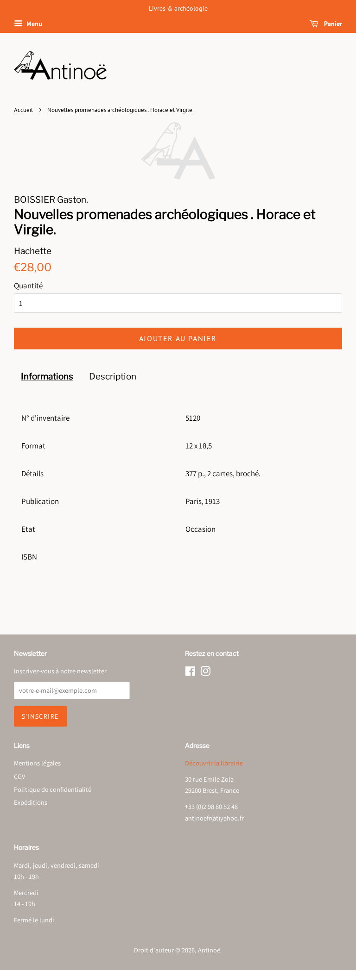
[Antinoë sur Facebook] (190, 672)
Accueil (23, 110)
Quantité (28, 285)
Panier (332, 23)
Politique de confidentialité (52, 789)
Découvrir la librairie (214, 763)
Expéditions (30, 802)
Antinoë (209, 949)
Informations (47, 376)
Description (112, 376)
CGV (19, 776)
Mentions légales (37, 763)
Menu (33, 23)
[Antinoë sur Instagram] (205, 672)
